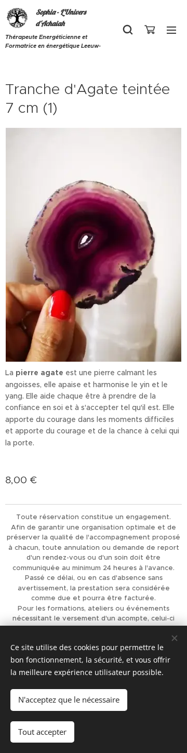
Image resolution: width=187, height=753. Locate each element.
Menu (171, 29)
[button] (128, 30)
